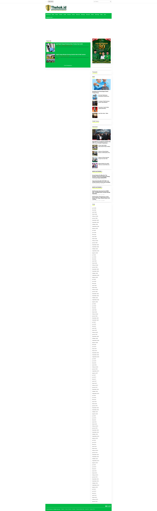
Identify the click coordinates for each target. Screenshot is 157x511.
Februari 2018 (95, 367)
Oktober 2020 (95, 338)
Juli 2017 (94, 375)
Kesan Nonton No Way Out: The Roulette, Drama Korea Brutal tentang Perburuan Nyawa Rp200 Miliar (101, 176)
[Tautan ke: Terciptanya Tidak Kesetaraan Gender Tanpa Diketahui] (94, 103)
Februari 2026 (95, 216)
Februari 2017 (95, 385)
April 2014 (94, 446)
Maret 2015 (94, 424)
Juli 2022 (94, 303)
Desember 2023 (95, 269)
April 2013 (94, 470)
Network (73, 509)
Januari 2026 (94, 218)
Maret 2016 (94, 403)
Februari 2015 (95, 426)
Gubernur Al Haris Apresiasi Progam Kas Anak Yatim (103, 158)
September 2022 (95, 299)
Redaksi (62, 509)
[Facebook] (106, 506)
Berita (57, 45)
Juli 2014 (94, 440)
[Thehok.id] (56, 7)
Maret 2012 (94, 497)
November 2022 (95, 295)
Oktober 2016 (95, 391)
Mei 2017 (94, 379)
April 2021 (94, 328)
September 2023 (95, 275)
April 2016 (94, 401)
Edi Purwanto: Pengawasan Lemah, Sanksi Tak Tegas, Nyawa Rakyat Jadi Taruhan (101, 198)
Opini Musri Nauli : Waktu (103, 113)
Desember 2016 (95, 389)
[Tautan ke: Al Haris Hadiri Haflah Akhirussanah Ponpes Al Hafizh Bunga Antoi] (94, 147)
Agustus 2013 (95, 462)
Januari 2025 (94, 242)
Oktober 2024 (95, 248)
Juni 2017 (94, 377)
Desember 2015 (95, 407)
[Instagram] (110, 506)
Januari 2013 (94, 477)
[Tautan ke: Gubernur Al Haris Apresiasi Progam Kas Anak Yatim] (94, 159)
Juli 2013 (94, 464)
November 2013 (95, 456)
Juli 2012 (94, 489)
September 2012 (95, 485)
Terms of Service (68, 509)
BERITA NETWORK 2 (97, 187)
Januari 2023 (94, 291)
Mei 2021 (94, 326)
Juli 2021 (94, 322)
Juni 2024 (94, 257)
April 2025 (94, 236)
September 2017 (95, 371)
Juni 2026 (94, 208)
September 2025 (95, 226)
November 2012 (95, 481)
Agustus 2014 (95, 438)
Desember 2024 (95, 244)
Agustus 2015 (95, 413)
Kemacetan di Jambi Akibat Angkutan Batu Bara (103, 108)
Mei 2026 (94, 210)
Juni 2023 (94, 281)
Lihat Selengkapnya (68, 65)
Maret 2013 (94, 473)
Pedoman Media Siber (80, 509)
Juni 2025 (94, 232)
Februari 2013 (95, 475)
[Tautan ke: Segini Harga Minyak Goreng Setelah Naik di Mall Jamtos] (50, 58)
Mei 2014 (94, 444)
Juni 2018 (94, 360)
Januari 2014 (94, 452)
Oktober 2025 (95, 224)
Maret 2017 (94, 383)
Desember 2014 (95, 430)
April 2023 (94, 285)
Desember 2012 (95, 479)
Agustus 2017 (95, 373)
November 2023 (95, 271)
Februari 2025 (95, 240)
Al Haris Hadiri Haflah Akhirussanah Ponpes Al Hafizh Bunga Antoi (104, 146)
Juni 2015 (94, 417)
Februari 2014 (95, 450)
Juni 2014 (94, 442)
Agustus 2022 (95, 301)
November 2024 (95, 246)
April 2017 (94, 381)
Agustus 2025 (95, 228)
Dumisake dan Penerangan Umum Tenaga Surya (100, 92)
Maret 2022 (94, 312)
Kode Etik (87, 509)
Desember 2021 (95, 318)
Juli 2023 (94, 279)
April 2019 (94, 348)
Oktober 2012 (95, 483)
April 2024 (94, 261)
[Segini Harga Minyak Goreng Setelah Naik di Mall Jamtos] (58, 58)
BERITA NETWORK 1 (97, 171)
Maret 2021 (94, 330)
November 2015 (95, 409)
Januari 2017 (94, 387)
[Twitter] (108, 506)
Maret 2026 (94, 214)
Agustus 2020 (95, 342)
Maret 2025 (94, 238)
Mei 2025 (94, 234)
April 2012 (94, 495)
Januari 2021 (94, 334)
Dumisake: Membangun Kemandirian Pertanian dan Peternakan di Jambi (103, 96)
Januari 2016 (94, 405)
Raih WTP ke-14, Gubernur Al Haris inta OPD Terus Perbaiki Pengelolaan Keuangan (101, 142)
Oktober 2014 (95, 434)
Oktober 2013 (95, 458)
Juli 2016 (94, 395)
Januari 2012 (94, 501)
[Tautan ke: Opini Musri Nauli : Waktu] (94, 115)
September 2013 (95, 460)
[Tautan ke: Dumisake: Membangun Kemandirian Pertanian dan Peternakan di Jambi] (94, 97)
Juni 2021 (94, 324)
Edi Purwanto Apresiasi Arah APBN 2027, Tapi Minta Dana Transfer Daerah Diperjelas (101, 192)
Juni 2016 (94, 397)
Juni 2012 (94, 491)
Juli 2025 (94, 230)
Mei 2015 (94, 419)
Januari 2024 (94, 267)
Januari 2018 (94, 369)
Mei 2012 (94, 493)
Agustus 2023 (95, 277)
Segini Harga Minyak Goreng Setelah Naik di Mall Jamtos (71, 54)
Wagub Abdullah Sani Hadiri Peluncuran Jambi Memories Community (103, 164)
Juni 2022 (94, 305)
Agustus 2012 (95, 487)
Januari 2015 (94, 428)
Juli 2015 (94, 415)
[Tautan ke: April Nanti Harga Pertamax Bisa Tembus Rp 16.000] (50, 47)
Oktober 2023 (95, 273)
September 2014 (95, 436)
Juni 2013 (94, 466)
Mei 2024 (94, 259)
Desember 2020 (95, 336)
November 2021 (95, 320)
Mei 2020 (94, 344)
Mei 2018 (94, 362)
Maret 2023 (94, 287)
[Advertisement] (78, 28)
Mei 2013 (94, 468)
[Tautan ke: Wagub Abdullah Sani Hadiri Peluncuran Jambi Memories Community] (94, 165)
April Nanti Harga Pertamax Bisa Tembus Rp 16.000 (69, 44)
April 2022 (94, 309)
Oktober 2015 (95, 411)
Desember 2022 (95, 293)
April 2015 (94, 422)
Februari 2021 (95, 332)
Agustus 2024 (95, 252)
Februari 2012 (95, 499)
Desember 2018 (95, 352)
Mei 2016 (94, 399)
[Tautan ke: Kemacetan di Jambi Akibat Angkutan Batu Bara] (94, 109)
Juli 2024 (94, 255)
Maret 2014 (94, 448)
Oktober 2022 (95, 297)
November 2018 (95, 354)
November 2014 (95, 432)
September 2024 (95, 250)
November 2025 (95, 222)
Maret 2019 (94, 350)
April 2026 (94, 212)
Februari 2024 (95, 265)
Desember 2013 (95, 454)
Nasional (59, 45)
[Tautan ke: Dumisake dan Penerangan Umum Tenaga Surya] (101, 84)
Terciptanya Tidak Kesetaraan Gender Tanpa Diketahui (103, 102)
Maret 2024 (94, 263)
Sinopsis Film (92, 509)
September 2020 (95, 340)
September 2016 (95, 393)
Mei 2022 (94, 307)
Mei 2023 (94, 283)
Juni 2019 (94, 346)
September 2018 (95, 356)
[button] (111, 1)
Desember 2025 (95, 220)
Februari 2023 (95, 289)
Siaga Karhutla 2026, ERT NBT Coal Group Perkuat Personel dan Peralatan (101, 182)
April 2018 (94, 365)
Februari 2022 (95, 314)
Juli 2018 (94, 358)
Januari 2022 (94, 316)
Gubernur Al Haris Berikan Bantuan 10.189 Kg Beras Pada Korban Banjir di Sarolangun (104, 152)
